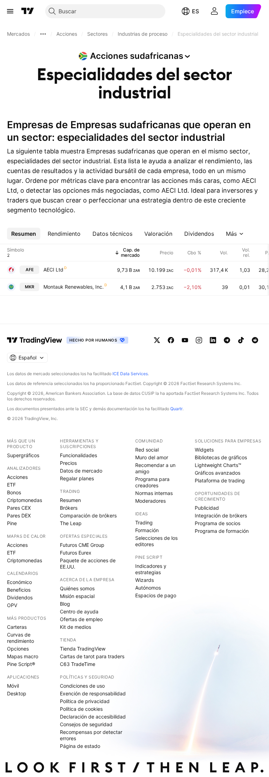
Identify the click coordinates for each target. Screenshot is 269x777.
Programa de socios (217, 523)
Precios (68, 463)
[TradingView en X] (157, 340)
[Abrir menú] (10, 11)
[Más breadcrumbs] (43, 34)
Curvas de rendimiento (20, 638)
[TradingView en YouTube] (185, 340)
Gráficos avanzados (217, 473)
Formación (147, 530)
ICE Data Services (130, 373)
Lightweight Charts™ (218, 465)
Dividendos (20, 597)
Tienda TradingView (82, 649)
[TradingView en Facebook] (171, 340)
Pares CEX (19, 508)
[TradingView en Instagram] (199, 340)
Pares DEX (19, 515)
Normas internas (154, 493)
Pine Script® (21, 664)
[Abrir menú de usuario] (214, 11)
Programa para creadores (152, 482)
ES (195, 11)
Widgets (204, 450)
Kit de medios (75, 627)
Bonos (14, 492)
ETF (11, 485)
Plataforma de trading (220, 480)
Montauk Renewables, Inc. (73, 287)
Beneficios (18, 590)
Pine (12, 523)
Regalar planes (77, 478)
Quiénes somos (77, 588)
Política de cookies (81, 709)
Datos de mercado (81, 471)
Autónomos (148, 588)
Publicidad (207, 508)
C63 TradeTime (77, 664)
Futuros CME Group (82, 545)
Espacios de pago (155, 595)
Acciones (17, 477)
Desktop (16, 693)
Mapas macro (22, 656)
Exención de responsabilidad (93, 693)
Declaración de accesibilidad (93, 717)
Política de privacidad (85, 701)
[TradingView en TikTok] (241, 340)
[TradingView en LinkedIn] (213, 340)
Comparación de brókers (88, 515)
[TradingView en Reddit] (255, 340)
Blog (65, 604)
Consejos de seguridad (86, 724)
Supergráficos (23, 455)
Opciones (18, 649)
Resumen (70, 500)
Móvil (13, 686)
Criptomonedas (24, 500)
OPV (12, 605)
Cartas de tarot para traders (92, 656)
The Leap (71, 523)
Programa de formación (222, 531)
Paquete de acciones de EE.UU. (88, 563)
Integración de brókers (221, 515)
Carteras (17, 627)
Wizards (144, 580)
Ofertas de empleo (81, 619)
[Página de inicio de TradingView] (27, 11)
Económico (19, 582)
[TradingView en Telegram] (227, 340)
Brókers (68, 508)
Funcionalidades (78, 455)
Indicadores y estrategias (150, 569)
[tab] (23, 234)
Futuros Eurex (75, 553)
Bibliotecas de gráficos (221, 457)
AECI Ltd (53, 270)
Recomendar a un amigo (155, 468)
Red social (147, 450)
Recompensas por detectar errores (91, 735)
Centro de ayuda (79, 611)
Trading (144, 522)
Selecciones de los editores (156, 541)
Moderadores (150, 501)
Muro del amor (151, 457)
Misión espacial (77, 596)
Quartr (176, 408)
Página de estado (80, 746)
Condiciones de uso (82, 686)
